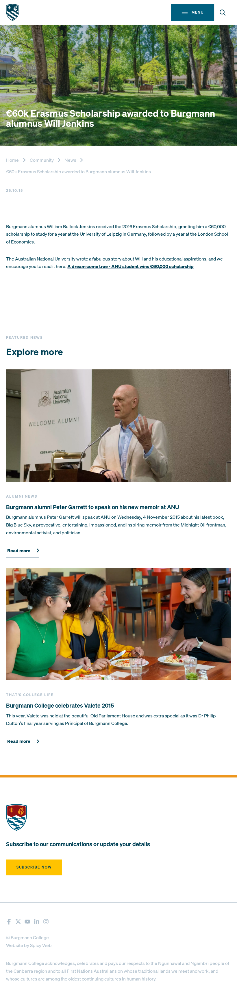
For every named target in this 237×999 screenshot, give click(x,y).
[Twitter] (18, 921)
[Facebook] (9, 921)
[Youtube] (27, 921)
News (70, 160)
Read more (18, 551)
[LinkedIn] (37, 921)
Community (42, 160)
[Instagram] (46, 921)
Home (12, 160)
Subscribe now (34, 867)
